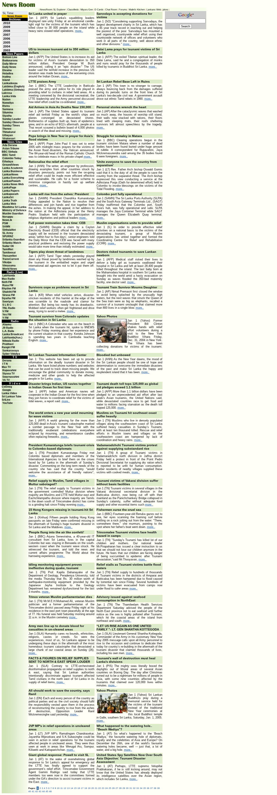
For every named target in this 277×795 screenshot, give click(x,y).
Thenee (6, 128)
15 (75, 788)
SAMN (6, 226)
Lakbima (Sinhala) (13, 89)
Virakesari (8, 138)
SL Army (7, 233)
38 (155, 788)
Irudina (6, 76)
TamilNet (7, 249)
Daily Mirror (9, 63)
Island (6, 80)
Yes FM (6, 314)
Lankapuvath (10, 194)
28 (120, 788)
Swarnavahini (10, 376)
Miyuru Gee (87, 9)
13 (68, 788)
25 (110, 788)
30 (127, 788)
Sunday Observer (13, 122)
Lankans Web (154, 9)
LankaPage (9, 187)
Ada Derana (9, 145)
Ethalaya (7, 161)
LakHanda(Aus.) (12, 337)
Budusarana (10, 60)
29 (123, 788)
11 (61, 788)
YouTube (7, 403)
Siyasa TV (8, 373)
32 (134, 788)
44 (43, 791)
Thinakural (8, 132)
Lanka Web (9, 203)
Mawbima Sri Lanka (14, 207)
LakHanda (8, 275)
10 (58, 788)
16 (78, 788)
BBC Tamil (8, 155)
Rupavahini (9, 370)
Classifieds (73, 9)
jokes (165, 9)
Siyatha (7, 115)
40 (29, 791)
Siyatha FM (8, 298)
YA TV (6, 380)
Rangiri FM (8, 347)
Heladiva (7, 73)
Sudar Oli (8, 246)
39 (158, 788)
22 (99, 788)
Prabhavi (7, 344)
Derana (6, 360)
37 (151, 788)
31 (130, 788)
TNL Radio (8, 308)
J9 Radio (7, 327)
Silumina (7, 112)
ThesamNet (9, 255)
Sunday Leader (11, 119)
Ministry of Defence (14, 210)
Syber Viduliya (11, 353)
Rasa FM (7, 285)
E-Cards (99, 9)
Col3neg (7, 386)
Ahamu (6, 324)
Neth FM (7, 282)
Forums (123, 9)
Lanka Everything (13, 177)
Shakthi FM (9, 291)
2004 (6, 46)
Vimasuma (9, 265)
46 (50, 791)
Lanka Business (12, 171)
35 (144, 788)
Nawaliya (8, 102)
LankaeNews (10, 174)
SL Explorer (59, 9)
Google (6, 390)
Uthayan (7, 135)
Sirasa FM (8, 295)
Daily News (9, 67)
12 (65, 788)
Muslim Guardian (12, 213)
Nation (6, 99)
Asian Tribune (10, 148)
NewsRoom (46, 9)
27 (117, 788)
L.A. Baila (8, 331)
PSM (5, 223)
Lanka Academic (12, 168)
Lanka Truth (9, 200)
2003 (6, 50)
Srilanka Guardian (13, 239)
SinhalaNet (9, 229)
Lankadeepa (10, 83)
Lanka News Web (13, 184)
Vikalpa (6, 262)
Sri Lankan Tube (11, 396)
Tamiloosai (9, 252)
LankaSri (7, 197)
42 (36, 791)
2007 (6, 34)
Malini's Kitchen (137, 9)
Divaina (7, 70)
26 (113, 788)
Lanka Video (9, 393)
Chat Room (111, 9)
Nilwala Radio (10, 340)
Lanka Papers (10, 190)
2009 (6, 27)
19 (89, 788)
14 (72, 788)
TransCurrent (10, 259)
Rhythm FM (9, 288)
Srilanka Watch (11, 242)
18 (85, 788)
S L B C (6, 304)
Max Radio (8, 278)
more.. (79, 31)
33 (137, 788)
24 (106, 788)
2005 (6, 42)
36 (148, 788)
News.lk (7, 220)
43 (40, 791)
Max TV (6, 367)
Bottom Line (9, 57)
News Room (14, 16)
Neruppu (7, 216)
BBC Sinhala (9, 151)
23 (103, 788)
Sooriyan (7, 301)
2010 (6, 23)
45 (47, 791)
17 (82, 788)
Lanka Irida (9, 96)
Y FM (5, 317)
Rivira (6, 106)
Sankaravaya (10, 350)
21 (96, 788)
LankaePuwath (11, 181)
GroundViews (10, 164)
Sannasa (7, 109)
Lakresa (7, 93)
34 (141, 788)
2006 (6, 38)
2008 (6, 31)
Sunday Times (11, 125)
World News (9, 268)
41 (33, 791)
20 (92, 788)
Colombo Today (11, 158)
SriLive (6, 399)
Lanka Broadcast (13, 334)
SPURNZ (7, 236)
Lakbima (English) (13, 86)
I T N (5, 363)
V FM (5, 311)
